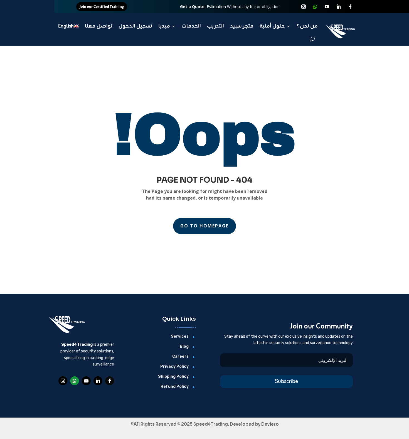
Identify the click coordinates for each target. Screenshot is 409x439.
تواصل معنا (98, 26)
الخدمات (191, 26)
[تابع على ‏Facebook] (350, 6)
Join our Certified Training (102, 6)
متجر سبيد (241, 26)
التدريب (215, 26)
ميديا (164, 26)
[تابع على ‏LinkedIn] (338, 6)
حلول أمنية (272, 26)
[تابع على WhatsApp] (315, 6)
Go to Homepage (204, 226)
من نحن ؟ (307, 26)
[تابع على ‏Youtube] (326, 6)
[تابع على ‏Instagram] (303, 6)
